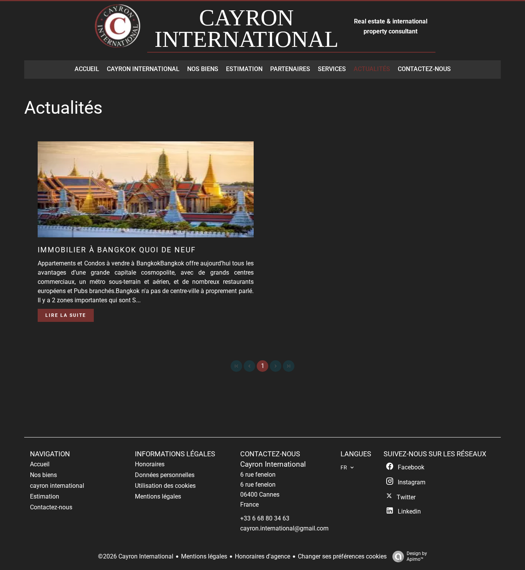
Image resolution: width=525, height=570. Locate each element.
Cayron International (273, 464)
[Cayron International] (118, 30)
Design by (417, 556)
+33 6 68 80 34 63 (264, 518)
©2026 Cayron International (135, 556)
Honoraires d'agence (262, 556)
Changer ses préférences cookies (342, 556)
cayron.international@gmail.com (284, 528)
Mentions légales (204, 556)
